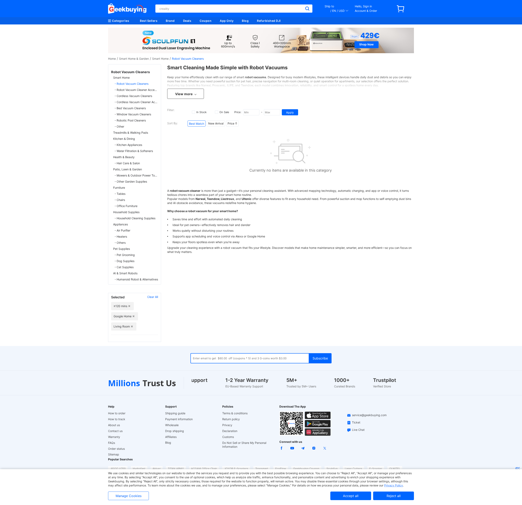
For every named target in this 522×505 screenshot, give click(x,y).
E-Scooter (375, 468)
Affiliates (171, 437)
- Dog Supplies (124, 261)
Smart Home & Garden (134, 58)
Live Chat (358, 429)
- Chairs (120, 200)
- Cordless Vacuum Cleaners (133, 96)
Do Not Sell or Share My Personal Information (244, 444)
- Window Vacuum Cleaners (133, 114)
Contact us (115, 431)
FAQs (111, 442)
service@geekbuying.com (369, 415)
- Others (120, 242)
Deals (187, 20)
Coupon (205, 20)
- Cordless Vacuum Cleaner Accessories (136, 102)
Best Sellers (148, 20)
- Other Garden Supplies (131, 181)
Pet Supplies (121, 248)
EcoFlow (280, 468)
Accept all (350, 496)
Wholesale (172, 425)
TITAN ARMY (176, 468)
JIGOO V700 (118, 468)
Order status (116, 448)
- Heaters (121, 236)
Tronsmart (261, 468)
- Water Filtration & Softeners (134, 151)
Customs (228, 437)
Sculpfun (332, 468)
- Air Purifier (122, 230)
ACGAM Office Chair (204, 468)
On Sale (224, 112)
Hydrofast (139, 468)
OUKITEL (394, 468)
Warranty (114, 437)
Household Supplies (126, 212)
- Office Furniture (126, 206)
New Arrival (215, 123)
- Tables (120, 193)
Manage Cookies (129, 496)
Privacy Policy (393, 485)
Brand (170, 20)
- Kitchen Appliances (128, 145)
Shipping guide (175, 413)
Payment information (179, 419)
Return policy (231, 419)
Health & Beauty (124, 157)
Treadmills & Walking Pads (130, 132)
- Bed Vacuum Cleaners (130, 108)
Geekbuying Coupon (306, 468)
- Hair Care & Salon (127, 163)
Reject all (394, 496)
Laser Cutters (353, 468)
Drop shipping (174, 431)
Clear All (152, 297)
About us (114, 425)
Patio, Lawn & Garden (127, 169)
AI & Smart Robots (125, 273)
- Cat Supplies (124, 267)
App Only (226, 20)
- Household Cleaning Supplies (135, 218)
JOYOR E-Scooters (236, 468)
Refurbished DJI (269, 20)
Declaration (229, 431)
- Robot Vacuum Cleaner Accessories (136, 90)
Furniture (119, 187)
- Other (119, 126)
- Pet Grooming (125, 255)
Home (112, 58)
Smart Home (160, 58)
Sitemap (113, 454)
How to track (116, 419)
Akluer (157, 468)
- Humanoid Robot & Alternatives (136, 279)
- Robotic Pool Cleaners (130, 120)
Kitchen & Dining (124, 138)
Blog (245, 20)
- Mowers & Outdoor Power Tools (136, 175)
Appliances (120, 224)
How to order (116, 413)
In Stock (201, 112)
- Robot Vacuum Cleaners (131, 83)
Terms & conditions (235, 413)
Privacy (227, 425)
